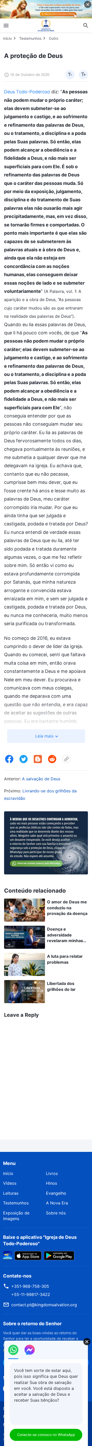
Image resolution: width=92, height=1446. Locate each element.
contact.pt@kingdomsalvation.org (44, 1304)
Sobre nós (56, 1212)
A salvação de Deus (41, 778)
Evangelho (56, 1193)
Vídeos (9, 1183)
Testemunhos (30, 38)
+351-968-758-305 (30, 1286)
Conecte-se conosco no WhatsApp (46, 1434)
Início (7, 38)
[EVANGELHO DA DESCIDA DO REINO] (46, 25)
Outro (53, 38)
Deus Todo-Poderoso (27, 91)
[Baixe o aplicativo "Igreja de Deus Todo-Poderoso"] (7, 1255)
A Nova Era (57, 1202)
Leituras (10, 1193)
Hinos (51, 1183)
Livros (52, 1173)
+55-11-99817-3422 (30, 1294)
